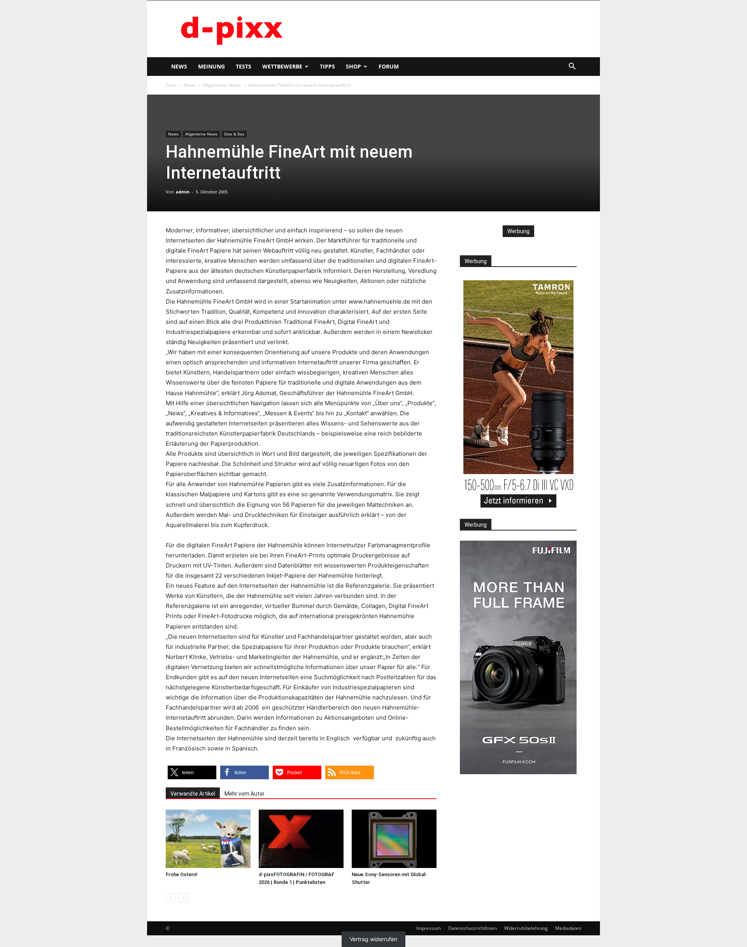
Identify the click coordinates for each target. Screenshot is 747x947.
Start (171, 85)
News (179, 66)
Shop (353, 66)
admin (182, 192)
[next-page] (183, 898)
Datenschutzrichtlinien (472, 928)
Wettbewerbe (282, 66)
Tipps (327, 66)
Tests (243, 66)
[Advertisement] (439, 28)
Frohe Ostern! (182, 874)
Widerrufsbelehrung (526, 928)
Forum (389, 66)
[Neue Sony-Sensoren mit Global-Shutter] (394, 839)
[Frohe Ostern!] (208, 839)
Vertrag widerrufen (373, 939)
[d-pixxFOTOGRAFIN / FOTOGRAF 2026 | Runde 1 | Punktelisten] (301, 839)
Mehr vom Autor (244, 794)
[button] (572, 67)
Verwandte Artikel (192, 794)
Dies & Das (234, 134)
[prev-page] (170, 898)
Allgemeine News (222, 85)
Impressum (428, 928)
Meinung (211, 66)
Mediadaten (568, 928)
